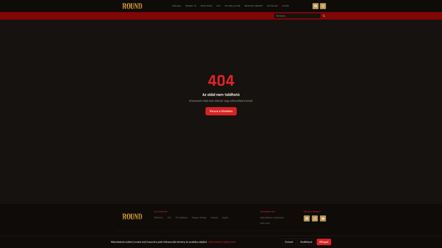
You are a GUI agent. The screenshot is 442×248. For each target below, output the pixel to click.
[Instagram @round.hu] (315, 218)
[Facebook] (316, 6)
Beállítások (306, 242)
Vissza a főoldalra (221, 111)
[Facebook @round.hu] (307, 218)
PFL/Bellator (233, 6)
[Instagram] (323, 6)
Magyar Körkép (254, 6)
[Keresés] (324, 16)
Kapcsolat (265, 223)
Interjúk (272, 6)
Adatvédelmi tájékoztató (222, 242)
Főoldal (176, 6)
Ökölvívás (207, 6)
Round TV (191, 6)
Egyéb (285, 6)
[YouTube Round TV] (323, 218)
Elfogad (323, 242)
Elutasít (289, 242)
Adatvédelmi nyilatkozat (272, 217)
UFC (219, 6)
